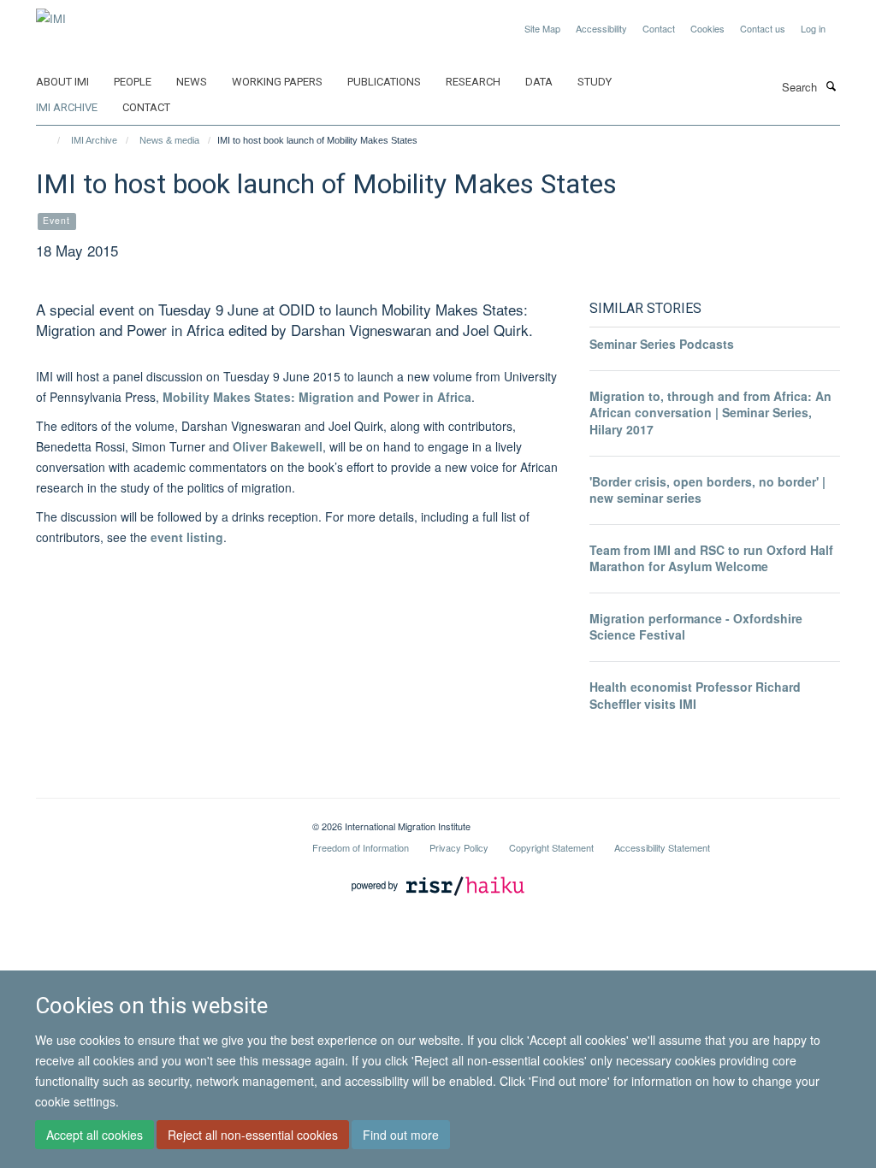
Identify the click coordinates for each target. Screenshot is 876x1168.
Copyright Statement (551, 847)
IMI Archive (67, 107)
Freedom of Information (360, 847)
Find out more (401, 1134)
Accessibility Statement (662, 847)
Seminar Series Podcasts (661, 343)
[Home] (51, 140)
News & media (169, 140)
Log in (813, 28)
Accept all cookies (94, 1134)
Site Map (542, 28)
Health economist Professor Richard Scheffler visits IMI (695, 695)
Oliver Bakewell (278, 446)
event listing (187, 537)
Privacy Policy (458, 847)
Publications (384, 81)
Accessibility (601, 28)
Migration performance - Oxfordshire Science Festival (695, 627)
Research (473, 81)
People (132, 81)
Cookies (707, 28)
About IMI (62, 81)
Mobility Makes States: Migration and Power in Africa (317, 396)
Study (594, 81)
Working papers (277, 81)
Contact (658, 28)
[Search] (830, 85)
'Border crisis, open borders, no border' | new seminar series (707, 490)
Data (539, 81)
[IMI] (51, 12)
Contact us (762, 28)
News (191, 81)
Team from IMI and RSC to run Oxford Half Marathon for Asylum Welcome (711, 558)
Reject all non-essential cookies (253, 1134)
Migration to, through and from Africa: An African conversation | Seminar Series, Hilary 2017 (710, 412)
